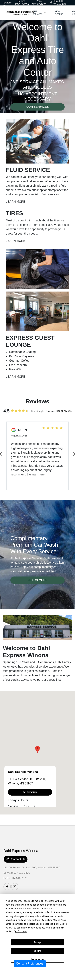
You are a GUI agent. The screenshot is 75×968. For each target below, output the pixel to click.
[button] (37, 749)
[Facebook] (7, 886)
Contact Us (17, 859)
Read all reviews (63, 411)
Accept (37, 942)
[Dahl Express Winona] (19, 12)
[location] (51, 2)
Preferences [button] (21, 931)
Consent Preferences (29, 963)
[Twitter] (14, 886)
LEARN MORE (15, 201)
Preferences (37, 959)
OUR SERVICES (37, 106)
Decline (37, 951)
